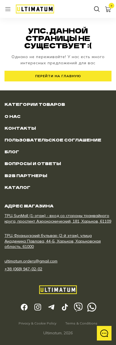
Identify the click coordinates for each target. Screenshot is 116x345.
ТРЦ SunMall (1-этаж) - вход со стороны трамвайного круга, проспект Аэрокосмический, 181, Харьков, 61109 (58, 218)
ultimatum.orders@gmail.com (31, 261)
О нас (13, 116)
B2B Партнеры (26, 175)
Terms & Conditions (81, 323)
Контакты (20, 128)
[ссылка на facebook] (24, 307)
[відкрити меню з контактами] (104, 333)
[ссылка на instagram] (37, 307)
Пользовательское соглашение (53, 139)
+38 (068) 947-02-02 (23, 268)
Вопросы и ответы (33, 163)
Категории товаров (35, 104)
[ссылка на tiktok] (64, 307)
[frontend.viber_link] (78, 307)
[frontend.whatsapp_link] (91, 307)
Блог (12, 151)
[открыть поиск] (96, 9)
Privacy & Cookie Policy (37, 323)
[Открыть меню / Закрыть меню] (8, 9)
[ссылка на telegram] (51, 307)
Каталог (17, 187)
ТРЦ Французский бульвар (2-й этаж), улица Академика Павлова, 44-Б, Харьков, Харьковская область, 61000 (53, 241)
